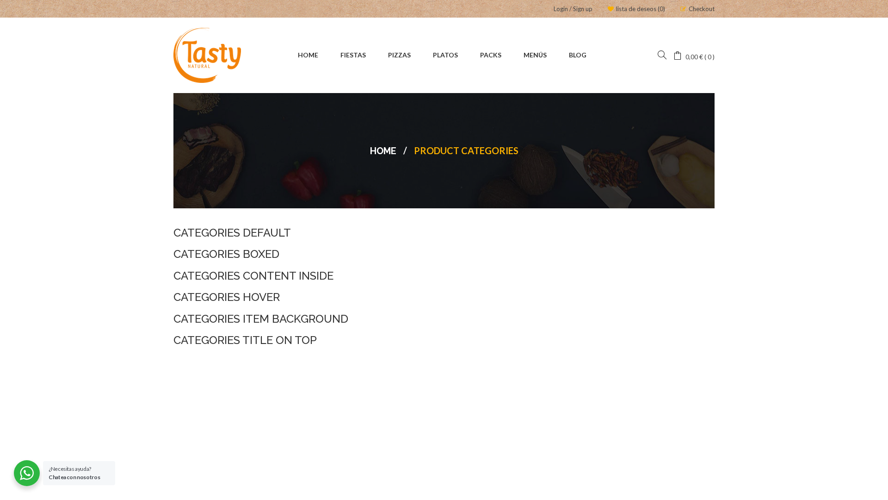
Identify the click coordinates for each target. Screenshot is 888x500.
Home (383, 150)
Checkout (702, 8)
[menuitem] (308, 55)
